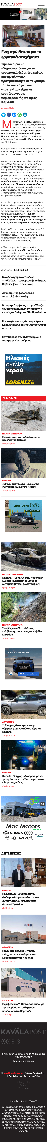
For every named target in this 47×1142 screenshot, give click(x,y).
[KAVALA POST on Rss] (18, 1041)
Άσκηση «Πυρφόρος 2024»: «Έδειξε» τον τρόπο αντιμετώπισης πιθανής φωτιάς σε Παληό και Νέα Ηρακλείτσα (24, 309)
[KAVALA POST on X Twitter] (8, 1041)
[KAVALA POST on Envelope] (13, 1041)
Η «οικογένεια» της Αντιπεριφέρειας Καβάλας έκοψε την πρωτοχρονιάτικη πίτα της (24, 325)
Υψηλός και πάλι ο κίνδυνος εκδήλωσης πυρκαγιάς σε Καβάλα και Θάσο (22, 631)
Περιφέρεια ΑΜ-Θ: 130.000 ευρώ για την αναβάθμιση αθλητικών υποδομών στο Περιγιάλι (23, 1007)
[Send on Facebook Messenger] (14, 115)
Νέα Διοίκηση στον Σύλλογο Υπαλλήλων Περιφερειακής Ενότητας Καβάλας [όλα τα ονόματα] (23, 280)
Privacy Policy (23, 1082)
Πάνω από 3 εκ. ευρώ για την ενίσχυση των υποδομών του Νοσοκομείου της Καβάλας (19, 954)
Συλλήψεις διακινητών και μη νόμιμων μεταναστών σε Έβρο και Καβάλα (21, 728)
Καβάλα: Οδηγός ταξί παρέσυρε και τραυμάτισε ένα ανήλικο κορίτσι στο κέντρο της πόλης (22, 779)
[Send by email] (25, 115)
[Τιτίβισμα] (3, 115)
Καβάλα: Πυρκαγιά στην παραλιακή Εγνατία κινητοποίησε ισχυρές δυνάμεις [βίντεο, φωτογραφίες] (22, 581)
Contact (23, 1085)
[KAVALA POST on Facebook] (4, 1041)
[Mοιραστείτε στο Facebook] (9, 115)
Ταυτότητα (24, 1088)
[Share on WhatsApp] (19, 115)
